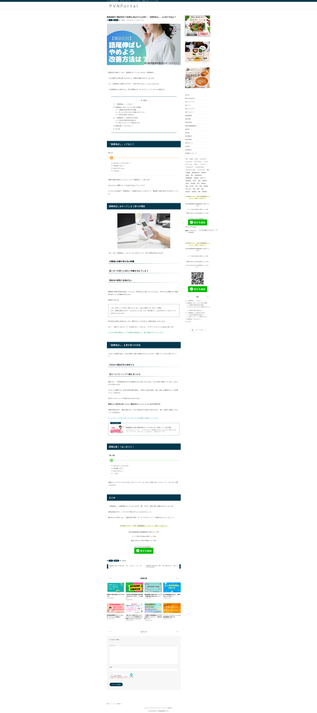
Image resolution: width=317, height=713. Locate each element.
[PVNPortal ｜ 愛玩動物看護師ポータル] (123, 6)
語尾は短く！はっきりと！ (124, 126)
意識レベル (203, 178)
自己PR (191, 186)
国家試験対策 (198, 175)
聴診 (187, 186)
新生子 (194, 180)
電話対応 (116, 20)
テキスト (196, 164)
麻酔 (199, 191)
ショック (206, 161)
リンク (164, 708)
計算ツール (190, 143)
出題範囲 (188, 172)
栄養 (199, 180)
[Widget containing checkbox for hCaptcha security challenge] (122, 676)
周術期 (187, 175)
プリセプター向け (199, 167)
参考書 (189, 119)
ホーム (146, 708)
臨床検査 (189, 139)
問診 (192, 175)
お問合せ (169, 708)
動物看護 (189, 115)
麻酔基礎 (204, 191)
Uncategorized (191, 98)
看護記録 (203, 183)
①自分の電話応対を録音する (127, 120)
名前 (111, 667)
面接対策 (194, 191)
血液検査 (206, 186)
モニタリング (190, 112)
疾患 (198, 183)
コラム (110, 20)
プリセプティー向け (190, 170)
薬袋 (201, 186)
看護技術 (189, 136)
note (188, 95)
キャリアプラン (191, 102)
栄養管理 (204, 180)
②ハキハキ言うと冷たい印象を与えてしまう (132, 112)
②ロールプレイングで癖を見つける (129, 123)
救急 (188, 129)
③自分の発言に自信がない (127, 115)
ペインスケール (201, 170)
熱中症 (187, 183)
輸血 (202, 189)
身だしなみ (188, 189)
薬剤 (196, 186)
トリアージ (203, 164)
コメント (112, 645)
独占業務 (193, 183)
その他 (191, 159)
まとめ (117, 129)
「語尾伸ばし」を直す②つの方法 (126, 118)
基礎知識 (196, 178)
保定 (208, 170)
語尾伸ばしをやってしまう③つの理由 (128, 107)
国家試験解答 (189, 178)
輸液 (198, 189)
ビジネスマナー (191, 108)
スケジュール (189, 164)
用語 (188, 132)
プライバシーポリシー (155, 708)
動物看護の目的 (195, 172)
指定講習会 (188, 180)
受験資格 (203, 172)
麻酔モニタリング (191, 153)
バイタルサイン (189, 167)
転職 (188, 146)
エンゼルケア (203, 159)
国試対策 (189, 122)
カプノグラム (189, 161)
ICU (186, 159)
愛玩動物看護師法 (191, 126)
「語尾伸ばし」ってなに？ (124, 104)
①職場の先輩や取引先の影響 (127, 110)
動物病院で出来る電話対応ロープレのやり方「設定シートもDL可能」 (149, 427)
